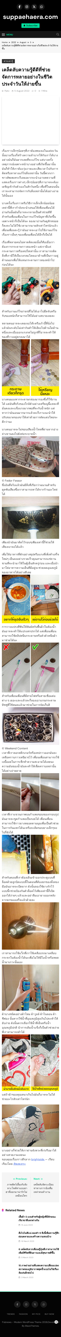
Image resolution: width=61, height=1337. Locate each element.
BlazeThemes (32, 1325)
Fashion (23, 1314)
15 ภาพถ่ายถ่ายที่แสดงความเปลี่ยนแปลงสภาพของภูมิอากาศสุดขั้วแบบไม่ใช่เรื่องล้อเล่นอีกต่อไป (39, 1269)
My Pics (36, 1314)
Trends (11, 1314)
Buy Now (49, 1314)
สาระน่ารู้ (8, 61)
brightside (38, 1159)
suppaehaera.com (30, 17)
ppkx (7, 90)
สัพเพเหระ (19, 1164)
